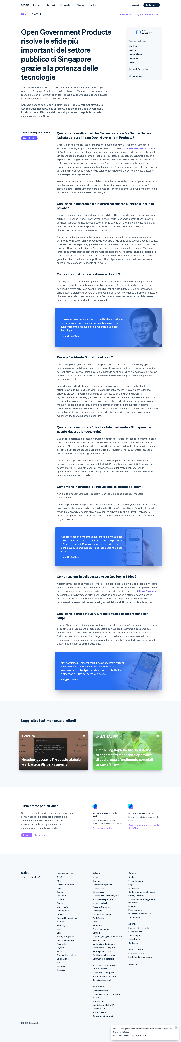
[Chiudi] (176, 1028)
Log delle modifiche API (103, 1005)
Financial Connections (67, 918)
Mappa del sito (135, 910)
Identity (60, 921)
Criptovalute (62, 906)
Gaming (96, 932)
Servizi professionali (102, 951)
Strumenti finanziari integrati (106, 895)
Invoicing (61, 925)
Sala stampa (134, 935)
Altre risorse (134, 917)
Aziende (96, 877)
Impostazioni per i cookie (139, 913)
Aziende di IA (99, 925)
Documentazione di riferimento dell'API (143, 826)
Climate (60, 899)
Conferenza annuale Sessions (142, 892)
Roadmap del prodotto (138, 928)
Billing (59, 888)
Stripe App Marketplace (103, 972)
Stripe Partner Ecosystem (104, 976)
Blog (130, 884)
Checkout (61, 895)
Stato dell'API (99, 1001)
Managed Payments (66, 936)
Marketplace (98, 910)
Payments (61, 944)
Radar (59, 951)
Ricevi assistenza (136, 953)
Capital (60, 892)
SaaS (95, 921)
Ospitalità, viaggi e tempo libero (107, 936)
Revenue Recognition (66, 955)
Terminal (61, 966)
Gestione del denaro (102, 914)
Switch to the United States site (128, 1035)
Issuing (60, 929)
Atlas (59, 880)
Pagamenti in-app (101, 906)
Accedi (135, 5)
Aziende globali (100, 903)
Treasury (61, 970)
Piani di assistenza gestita (140, 957)
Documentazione (100, 990)
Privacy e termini (136, 895)
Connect (61, 903)
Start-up (96, 880)
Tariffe (92, 5)
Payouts (60, 947)
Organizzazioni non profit (104, 947)
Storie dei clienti (135, 880)
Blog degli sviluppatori (103, 1016)
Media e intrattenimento (104, 944)
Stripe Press (134, 939)
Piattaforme (98, 918)
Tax (58, 962)
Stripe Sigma (63, 958)
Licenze (132, 906)
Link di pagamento (65, 940)
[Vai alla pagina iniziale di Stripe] (24, 873)
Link (59, 932)
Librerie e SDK (99, 1008)
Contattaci (150, 5)
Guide (131, 877)
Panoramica (125, 14)
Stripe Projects (99, 1012)
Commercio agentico (102, 884)
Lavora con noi (135, 931)
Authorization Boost (66, 884)
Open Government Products (139, 148)
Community (133, 888)
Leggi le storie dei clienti (148, 14)
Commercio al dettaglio (103, 958)
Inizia (25, 835)
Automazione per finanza (104, 899)
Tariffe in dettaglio (102, 828)
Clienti (24, 14)
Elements (61, 914)
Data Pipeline (63, 910)
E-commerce (98, 892)
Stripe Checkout (147, 591)
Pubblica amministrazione (104, 955)
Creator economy (101, 929)
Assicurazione (99, 940)
